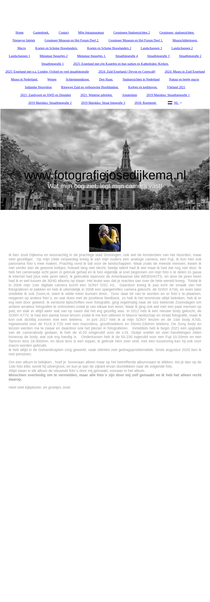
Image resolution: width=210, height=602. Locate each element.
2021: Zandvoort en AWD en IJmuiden (45, 95)
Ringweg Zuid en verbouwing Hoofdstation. (90, 87)
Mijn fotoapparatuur (91, 32)
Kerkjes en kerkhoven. (143, 87)
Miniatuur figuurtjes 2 (54, 56)
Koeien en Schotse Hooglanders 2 (109, 48)
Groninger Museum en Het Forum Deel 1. (135, 40)
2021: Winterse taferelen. (96, 95)
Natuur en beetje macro (184, 79)
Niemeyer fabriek (24, 40)
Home (20, 32)
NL (176, 103)
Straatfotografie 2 (190, 56)
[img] (105, 159)
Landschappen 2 (182, 48)
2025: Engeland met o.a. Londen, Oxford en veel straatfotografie (47, 71)
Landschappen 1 (19, 56)
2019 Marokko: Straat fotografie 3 (103, 103)
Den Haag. (106, 79)
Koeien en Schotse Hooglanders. (56, 48)
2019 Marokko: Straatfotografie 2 (50, 103)
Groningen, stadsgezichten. (176, 32)
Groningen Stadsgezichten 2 (131, 32)
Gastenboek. (41, 32)
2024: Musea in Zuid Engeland (185, 71)
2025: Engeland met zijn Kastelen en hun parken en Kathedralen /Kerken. (121, 64)
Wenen (51, 79)
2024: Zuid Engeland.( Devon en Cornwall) (126, 71)
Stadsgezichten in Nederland (141, 79)
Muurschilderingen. (185, 40)
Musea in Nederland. (24, 79)
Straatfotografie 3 (158, 56)
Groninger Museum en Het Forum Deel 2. (72, 40)
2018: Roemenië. (146, 103)
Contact (64, 32)
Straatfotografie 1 (52, 64)
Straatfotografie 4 (126, 56)
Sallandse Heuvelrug (38, 87)
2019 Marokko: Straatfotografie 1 (168, 95)
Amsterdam (129, 95)
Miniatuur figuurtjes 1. (91, 56)
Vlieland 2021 (176, 87)
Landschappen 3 (151, 48)
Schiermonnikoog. (78, 79)
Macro (21, 48)
